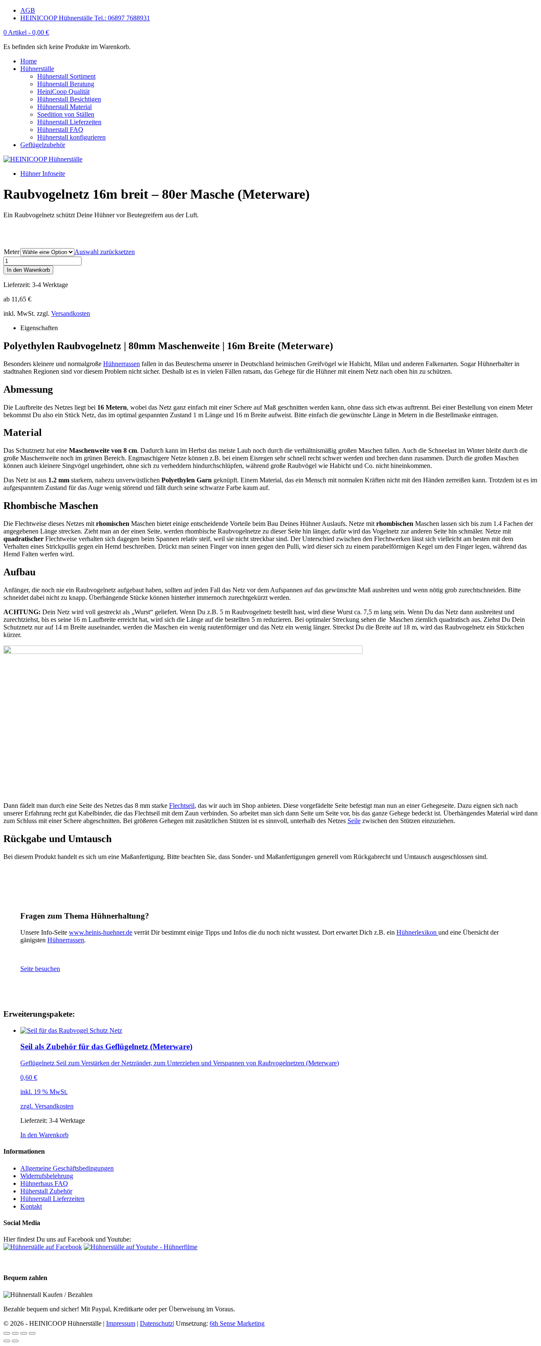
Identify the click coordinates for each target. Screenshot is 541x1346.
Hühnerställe (37, 68)
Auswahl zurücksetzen (104, 251)
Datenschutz (156, 1323)
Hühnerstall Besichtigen (69, 99)
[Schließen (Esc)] (6, 1333)
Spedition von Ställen (65, 114)
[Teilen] (15, 1333)
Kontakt (31, 1206)
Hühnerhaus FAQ (44, 1183)
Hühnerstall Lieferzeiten (69, 122)
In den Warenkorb (28, 270)
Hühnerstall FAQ (60, 129)
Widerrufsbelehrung (46, 1175)
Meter (11, 251)
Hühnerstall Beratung (65, 84)
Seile (354, 820)
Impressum (120, 1323)
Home (28, 61)
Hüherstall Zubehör (46, 1191)
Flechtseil (181, 805)
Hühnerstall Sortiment (66, 76)
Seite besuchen (40, 968)
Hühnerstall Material (64, 106)
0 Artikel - (26, 32)
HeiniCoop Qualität (63, 91)
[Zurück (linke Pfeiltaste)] (6, 1341)
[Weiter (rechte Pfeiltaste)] (15, 1341)
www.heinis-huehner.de (100, 932)
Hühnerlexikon (417, 932)
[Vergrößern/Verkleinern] (32, 1333)
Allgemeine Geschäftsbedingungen (67, 1168)
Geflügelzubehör (42, 144)
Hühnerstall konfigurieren (71, 137)
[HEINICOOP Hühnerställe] (42, 159)
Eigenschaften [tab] (39, 327)
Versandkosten (70, 313)
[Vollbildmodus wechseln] (23, 1333)
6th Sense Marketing (237, 1323)
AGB (27, 10)
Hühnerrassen (121, 363)
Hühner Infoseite (42, 173)
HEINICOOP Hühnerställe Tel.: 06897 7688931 (85, 18)
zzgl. (27, 1106)
